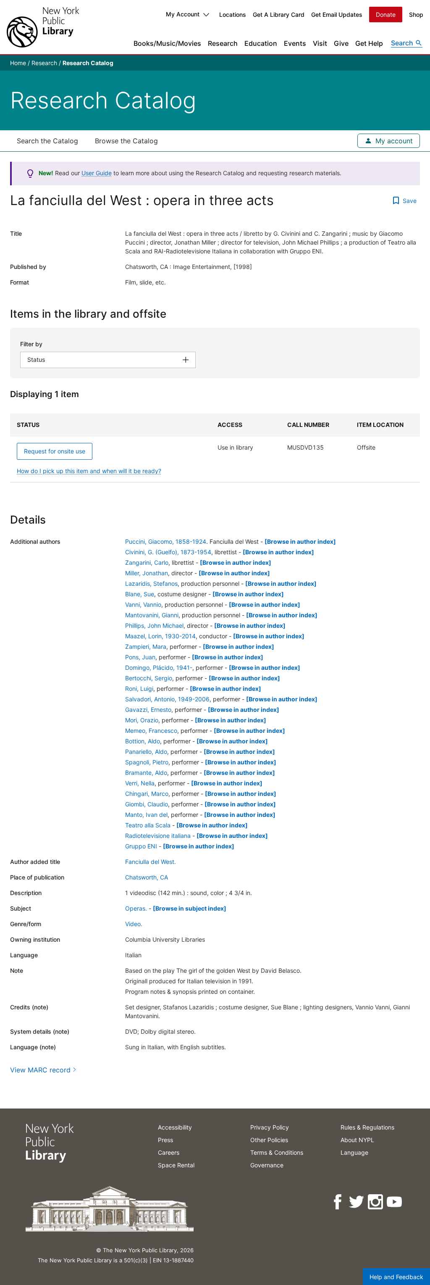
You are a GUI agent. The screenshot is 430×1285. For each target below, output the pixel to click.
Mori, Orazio (141, 720)
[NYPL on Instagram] (376, 1202)
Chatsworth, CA (146, 877)
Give (341, 43)
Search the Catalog (47, 141)
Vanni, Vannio (143, 604)
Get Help (369, 43)
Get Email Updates (336, 14)
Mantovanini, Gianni (151, 615)
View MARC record (40, 1070)
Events (295, 43)
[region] (215, 448)
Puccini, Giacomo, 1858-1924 (165, 541)
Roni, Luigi (139, 688)
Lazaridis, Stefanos (151, 583)
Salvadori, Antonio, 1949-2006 (167, 699)
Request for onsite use (54, 451)
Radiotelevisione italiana (158, 835)
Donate (386, 14)
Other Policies (269, 1139)
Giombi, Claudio (146, 804)
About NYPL (357, 1139)
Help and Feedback (396, 1276)
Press (165, 1139)
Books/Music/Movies (167, 43)
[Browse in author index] (300, 541)
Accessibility (175, 1127)
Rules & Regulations (367, 1127)
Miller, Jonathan (146, 573)
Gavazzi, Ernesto (148, 709)
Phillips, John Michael (154, 625)
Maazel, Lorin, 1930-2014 (160, 636)
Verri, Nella (140, 783)
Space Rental (176, 1165)
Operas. (136, 908)
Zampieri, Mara (145, 646)
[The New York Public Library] (43, 27)
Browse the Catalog (126, 141)
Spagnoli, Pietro (146, 762)
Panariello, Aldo (146, 751)
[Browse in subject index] (189, 908)
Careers (168, 1152)
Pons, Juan (140, 657)
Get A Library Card (278, 14)
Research (223, 43)
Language (354, 1152)
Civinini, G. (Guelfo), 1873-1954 (168, 552)
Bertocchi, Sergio (148, 678)
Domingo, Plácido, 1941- (158, 667)
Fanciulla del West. (150, 861)
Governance (266, 1165)
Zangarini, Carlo (146, 562)
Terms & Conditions (276, 1152)
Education (260, 43)
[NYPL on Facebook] (338, 1202)
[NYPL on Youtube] (395, 1202)
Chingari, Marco (146, 793)
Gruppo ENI (141, 846)
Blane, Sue (139, 594)
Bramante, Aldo (146, 772)
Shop (416, 14)
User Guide (96, 172)
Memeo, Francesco (151, 730)
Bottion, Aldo (142, 741)
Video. (133, 923)
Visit (320, 43)
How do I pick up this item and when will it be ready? (89, 470)
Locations (232, 14)
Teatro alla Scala (147, 825)
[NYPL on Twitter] (357, 1202)
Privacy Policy (269, 1127)
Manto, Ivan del (146, 814)
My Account (182, 14)
